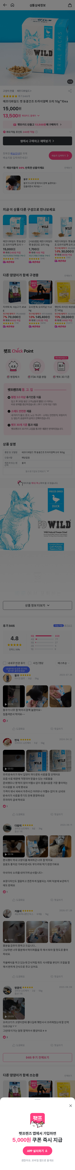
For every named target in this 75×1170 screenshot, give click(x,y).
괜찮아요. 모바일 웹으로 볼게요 (37, 1160)
